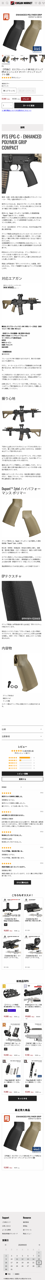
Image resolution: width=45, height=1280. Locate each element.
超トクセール (27, 1230)
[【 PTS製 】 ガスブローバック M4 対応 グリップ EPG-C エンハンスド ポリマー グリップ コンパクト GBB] (22, 1134)
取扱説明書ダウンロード (10, 1234)
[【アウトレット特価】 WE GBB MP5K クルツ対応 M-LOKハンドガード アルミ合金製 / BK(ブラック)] (12, 993)
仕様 (4, 729)
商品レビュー (27, 1234)
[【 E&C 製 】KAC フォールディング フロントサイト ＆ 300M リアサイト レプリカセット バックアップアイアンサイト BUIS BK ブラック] (12, 1032)
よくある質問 (6, 1230)
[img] (6, 793)
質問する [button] (22, 779)
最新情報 (26, 1222)
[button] (7, 3)
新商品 (25, 1226)
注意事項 (6, 736)
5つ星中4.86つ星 (28, 751)
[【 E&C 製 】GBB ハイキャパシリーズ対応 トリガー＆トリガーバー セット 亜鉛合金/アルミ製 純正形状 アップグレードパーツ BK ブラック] (33, 1032)
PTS (3, 66)
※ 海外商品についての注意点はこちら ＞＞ (16, 110)
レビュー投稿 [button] (22, 773)
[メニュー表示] (3, 3)
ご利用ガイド (6, 1222)
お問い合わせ (6, 1226)
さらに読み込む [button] (22, 882)
